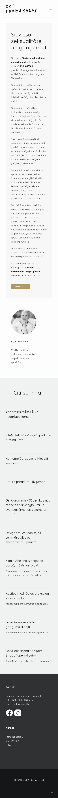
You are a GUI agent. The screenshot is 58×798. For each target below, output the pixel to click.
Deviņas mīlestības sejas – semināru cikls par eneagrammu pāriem (24, 537)
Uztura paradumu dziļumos (25, 482)
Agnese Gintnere (19, 341)
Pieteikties (20, 286)
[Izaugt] (21, 8)
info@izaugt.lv (21, 704)
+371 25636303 (19, 700)
